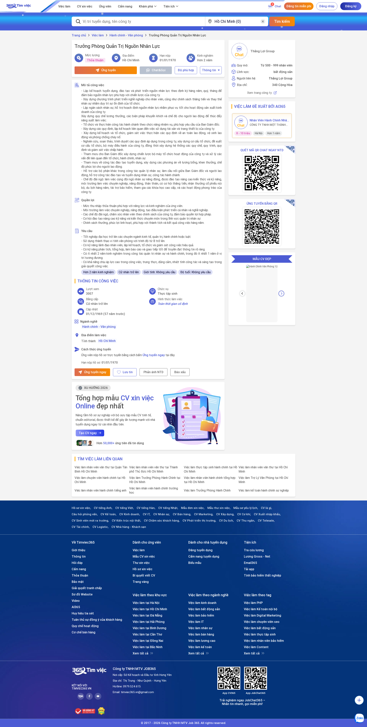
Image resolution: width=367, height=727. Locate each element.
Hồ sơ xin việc (142, 569)
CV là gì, (266, 508)
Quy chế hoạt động (85, 626)
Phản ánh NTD (153, 372)
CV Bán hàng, (182, 514)
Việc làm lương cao (201, 640)
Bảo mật (78, 581)
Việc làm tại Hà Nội (146, 602)
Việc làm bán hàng (201, 634)
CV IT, (146, 514)
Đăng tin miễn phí (298, 6)
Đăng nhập (327, 6)
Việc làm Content (256, 647)
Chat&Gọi (159, 70)
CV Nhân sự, (161, 514)
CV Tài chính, (81, 527)
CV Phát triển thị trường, (199, 520)
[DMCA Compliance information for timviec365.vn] (101, 711)
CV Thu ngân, (246, 520)
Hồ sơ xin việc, (81, 508)
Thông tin (209, 70)
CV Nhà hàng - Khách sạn (128, 527)
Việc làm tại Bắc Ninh (147, 647)
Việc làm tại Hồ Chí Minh (150, 609)
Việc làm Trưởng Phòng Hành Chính (207, 490)
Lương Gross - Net (257, 556)
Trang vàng (141, 581)
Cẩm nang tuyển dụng (203, 556)
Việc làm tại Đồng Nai (148, 640)
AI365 (76, 607)
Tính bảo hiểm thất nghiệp (262, 575)
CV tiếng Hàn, (146, 508)
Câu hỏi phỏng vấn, (85, 514)
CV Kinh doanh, (129, 514)
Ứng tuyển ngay (154, 355)
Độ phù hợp (186, 70)
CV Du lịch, (226, 520)
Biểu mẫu (194, 562)
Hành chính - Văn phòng (99, 327)
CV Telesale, (266, 520)
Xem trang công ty (259, 93)
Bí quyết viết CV (144, 575)
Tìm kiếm (282, 21)
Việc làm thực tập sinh (260, 634)
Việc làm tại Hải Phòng (149, 621)
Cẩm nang (125, 6)
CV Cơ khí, (244, 514)
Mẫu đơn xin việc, (193, 508)
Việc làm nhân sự (200, 628)
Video (76, 600)
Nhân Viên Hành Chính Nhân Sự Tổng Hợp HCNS (269, 120)
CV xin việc (84, 6)
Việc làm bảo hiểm (201, 615)
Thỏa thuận (80, 575)
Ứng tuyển (108, 70)
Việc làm (64, 6)
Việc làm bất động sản (204, 609)
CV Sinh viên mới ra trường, (90, 520)
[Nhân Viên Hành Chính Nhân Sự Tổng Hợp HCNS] (241, 122)
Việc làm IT (196, 621)
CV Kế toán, (108, 514)
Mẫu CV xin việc (144, 556)
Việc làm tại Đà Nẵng (147, 615)
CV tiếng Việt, (124, 508)
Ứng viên (105, 6)
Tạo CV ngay (88, 433)
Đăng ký (350, 6)
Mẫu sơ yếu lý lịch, (245, 508)
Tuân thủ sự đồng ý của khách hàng (97, 619)
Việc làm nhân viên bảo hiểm (264, 640)
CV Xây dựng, (225, 514)
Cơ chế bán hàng (83, 632)
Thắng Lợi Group (262, 51)
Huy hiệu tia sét (83, 613)
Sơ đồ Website (82, 594)
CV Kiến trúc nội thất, (126, 520)
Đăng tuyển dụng (200, 550)
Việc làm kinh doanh (202, 602)
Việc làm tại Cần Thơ (147, 634)
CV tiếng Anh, (103, 508)
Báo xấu (180, 372)
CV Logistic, (101, 527)
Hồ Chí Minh (107, 341)
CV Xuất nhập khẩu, (267, 514)
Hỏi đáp (77, 562)
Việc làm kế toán (200, 647)
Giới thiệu (78, 550)
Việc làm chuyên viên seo (261, 621)
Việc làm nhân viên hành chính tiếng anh (100, 490)
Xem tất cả (140, 653)
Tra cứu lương (254, 550)
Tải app (249, 569)
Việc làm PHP (253, 602)
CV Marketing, (203, 514)
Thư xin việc (141, 562)
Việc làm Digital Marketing (262, 615)
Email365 (250, 562)
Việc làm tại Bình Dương (149, 628)
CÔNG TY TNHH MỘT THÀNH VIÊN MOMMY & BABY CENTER (268, 125)
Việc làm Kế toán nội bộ (260, 609)
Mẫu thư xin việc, (219, 508)
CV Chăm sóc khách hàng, (162, 520)
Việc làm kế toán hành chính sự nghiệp (264, 490)
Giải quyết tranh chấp (87, 588)
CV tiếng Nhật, (168, 508)
